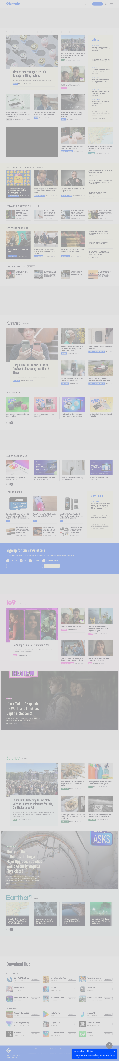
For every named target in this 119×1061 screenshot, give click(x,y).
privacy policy (95, 1055)
